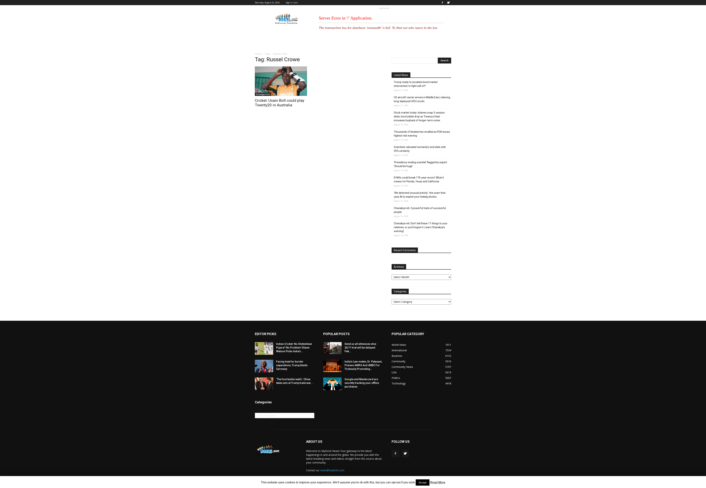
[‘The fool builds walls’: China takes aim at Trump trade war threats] (264, 383)
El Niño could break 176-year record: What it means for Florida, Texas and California (419, 179)
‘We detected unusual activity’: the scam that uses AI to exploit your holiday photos (419, 194)
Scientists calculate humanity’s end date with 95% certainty (420, 149)
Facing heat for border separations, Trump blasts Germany (292, 365)
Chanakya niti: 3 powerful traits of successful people (420, 210)
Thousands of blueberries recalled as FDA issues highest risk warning (422, 133)
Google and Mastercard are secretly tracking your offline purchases (362, 383)
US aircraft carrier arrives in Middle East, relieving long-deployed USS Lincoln (422, 99)
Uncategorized (263, 94)
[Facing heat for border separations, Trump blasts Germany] (264, 366)
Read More (437, 482)
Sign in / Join (292, 2)
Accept (423, 482)
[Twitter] (448, 2)
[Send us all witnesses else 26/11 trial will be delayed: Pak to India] (332, 348)
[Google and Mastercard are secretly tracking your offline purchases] (332, 383)
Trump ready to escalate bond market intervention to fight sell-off (416, 84)
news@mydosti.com (332, 470)
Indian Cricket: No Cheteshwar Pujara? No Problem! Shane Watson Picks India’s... (294, 347)
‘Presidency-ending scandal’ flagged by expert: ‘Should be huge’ (421, 164)
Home (258, 53)
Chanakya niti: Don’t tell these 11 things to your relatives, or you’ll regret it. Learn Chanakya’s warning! (421, 227)
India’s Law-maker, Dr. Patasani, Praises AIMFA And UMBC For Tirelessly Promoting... (363, 365)
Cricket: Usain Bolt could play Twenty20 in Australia (279, 102)
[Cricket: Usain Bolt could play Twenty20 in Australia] (284, 81)
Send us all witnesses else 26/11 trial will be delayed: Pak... (360, 347)
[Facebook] (442, 2)
